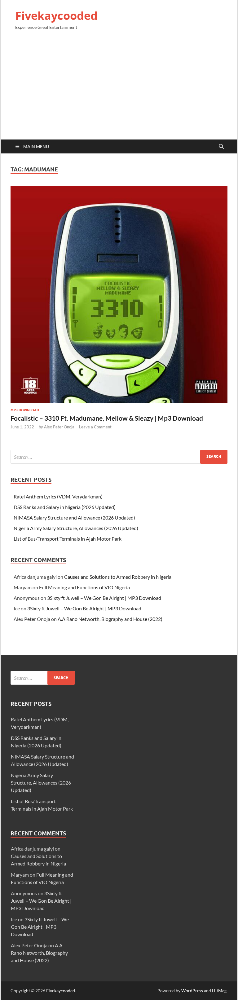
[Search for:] (119, 457)
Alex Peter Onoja (59, 426)
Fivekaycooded (56, 15)
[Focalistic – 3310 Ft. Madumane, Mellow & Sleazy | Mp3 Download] (119, 294)
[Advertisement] (119, 87)
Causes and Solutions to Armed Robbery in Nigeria (117, 577)
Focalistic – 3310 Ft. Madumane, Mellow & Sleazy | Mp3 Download (107, 418)
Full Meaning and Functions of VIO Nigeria (84, 587)
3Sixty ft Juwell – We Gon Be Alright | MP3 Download (104, 598)
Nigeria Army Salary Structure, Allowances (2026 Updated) (76, 528)
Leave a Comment (95, 426)
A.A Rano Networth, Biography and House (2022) (110, 619)
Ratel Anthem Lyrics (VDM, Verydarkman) (58, 496)
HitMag (219, 990)
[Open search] (221, 146)
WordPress (192, 990)
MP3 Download (25, 410)
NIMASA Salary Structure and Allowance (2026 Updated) (74, 517)
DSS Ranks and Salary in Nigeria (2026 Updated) (65, 507)
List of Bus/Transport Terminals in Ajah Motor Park (67, 539)
